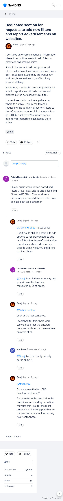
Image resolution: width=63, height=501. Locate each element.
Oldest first (51, 152)
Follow (27, 142)
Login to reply (19, 163)
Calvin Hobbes (27, 227)
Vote (12, 142)
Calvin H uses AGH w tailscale (25, 177)
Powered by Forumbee (51, 498)
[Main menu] (58, 5)
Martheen (21, 349)
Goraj (15, 44)
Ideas (12, 14)
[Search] (53, 5)
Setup (10, 132)
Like (14, 210)
